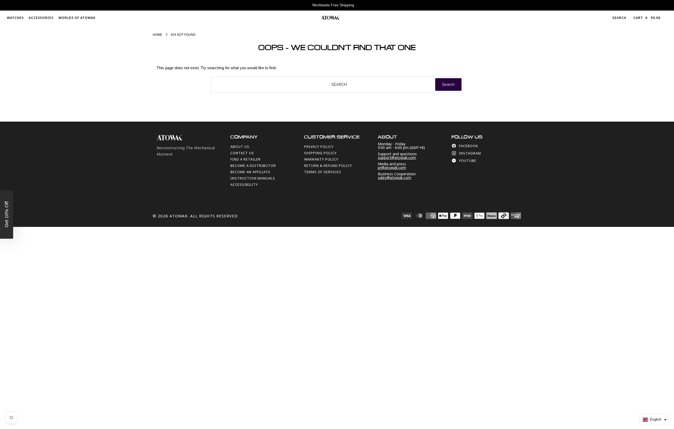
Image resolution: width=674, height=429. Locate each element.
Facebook (468, 145)
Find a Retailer (245, 159)
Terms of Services (322, 171)
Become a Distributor (253, 165)
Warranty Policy (321, 159)
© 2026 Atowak (170, 215)
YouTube (467, 160)
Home (157, 35)
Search (619, 18)
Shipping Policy (320, 153)
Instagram (470, 153)
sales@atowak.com (394, 177)
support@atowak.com (397, 157)
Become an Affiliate (250, 171)
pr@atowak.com (392, 167)
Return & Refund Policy (328, 165)
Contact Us (242, 153)
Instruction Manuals (252, 178)
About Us (239, 146)
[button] (655, 419)
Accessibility (244, 184)
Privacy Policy (319, 146)
